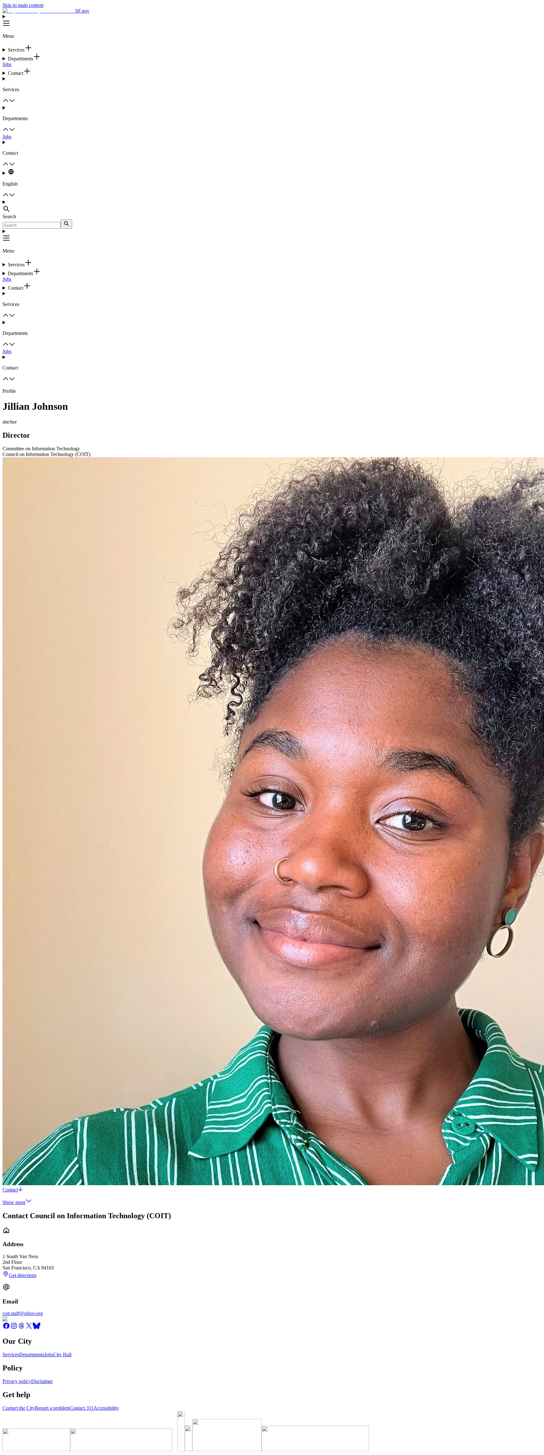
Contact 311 (82, 1408)
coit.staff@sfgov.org (23, 1313)
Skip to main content (23, 5)
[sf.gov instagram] (14, 1327)
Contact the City (19, 1408)
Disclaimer (42, 1381)
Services (11, 1354)
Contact (10, 1189)
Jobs (7, 64)
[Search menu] (272, 206)
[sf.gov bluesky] (36, 1327)
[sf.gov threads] (21, 1327)
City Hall (62, 1354)
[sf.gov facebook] (6, 1327)
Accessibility (106, 1408)
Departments (31, 1354)
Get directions (23, 1275)
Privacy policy (17, 1381)
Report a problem (52, 1408)
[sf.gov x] (29, 1327)
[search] (66, 224)
